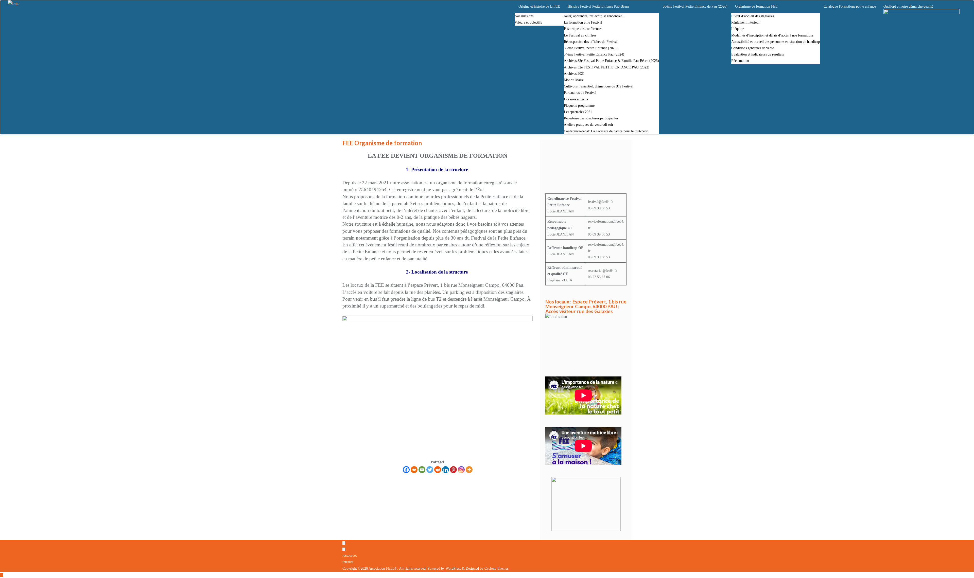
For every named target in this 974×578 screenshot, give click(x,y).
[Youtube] (612, 154)
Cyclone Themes (496, 568)
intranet (347, 562)
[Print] (414, 469)
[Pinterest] (453, 469)
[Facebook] (406, 469)
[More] (469, 469)
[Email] (422, 469)
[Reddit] (437, 469)
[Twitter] (429, 469)
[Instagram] (461, 469)
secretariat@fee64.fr (602, 271)
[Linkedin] (445, 469)
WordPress (453, 568)
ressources (349, 555)
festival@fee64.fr (600, 202)
